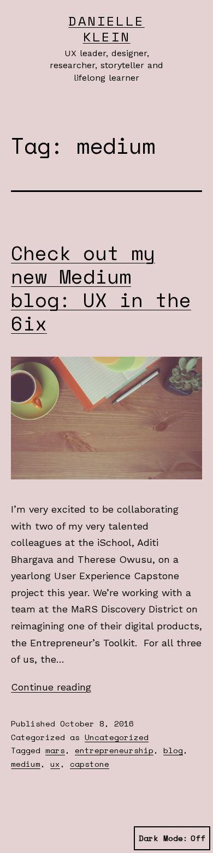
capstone (89, 764)
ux (55, 764)
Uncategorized (117, 737)
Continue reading (51, 687)
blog (173, 750)
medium (25, 764)
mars (55, 750)
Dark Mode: (163, 838)
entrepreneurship (114, 750)
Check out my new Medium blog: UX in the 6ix (101, 288)
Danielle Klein (106, 28)
